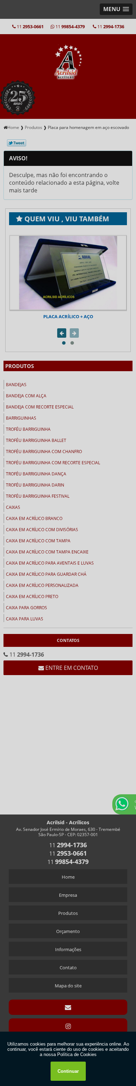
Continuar (68, 1071)
